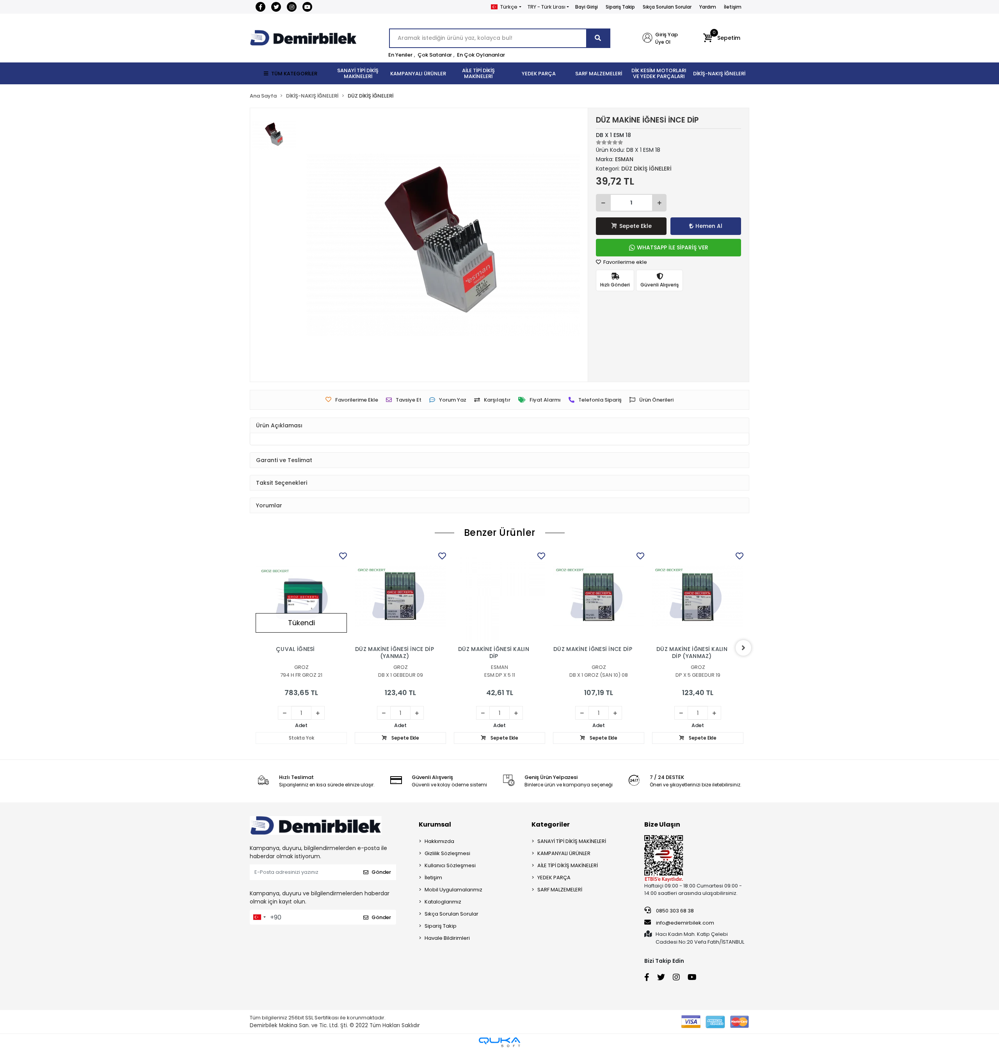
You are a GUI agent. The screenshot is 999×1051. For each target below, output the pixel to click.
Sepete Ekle (635, 226)
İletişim (732, 7)
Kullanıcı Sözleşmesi (450, 865)
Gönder (381, 872)
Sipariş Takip (620, 7)
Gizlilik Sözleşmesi (447, 853)
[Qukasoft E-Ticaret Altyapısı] (499, 1042)
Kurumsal (435, 824)
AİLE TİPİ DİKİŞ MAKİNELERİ (567, 865)
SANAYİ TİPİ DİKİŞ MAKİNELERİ (571, 841)
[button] (722, 38)
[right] (743, 647)
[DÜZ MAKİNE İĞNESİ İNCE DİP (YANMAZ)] (400, 596)
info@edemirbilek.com (685, 923)
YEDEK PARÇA (554, 877)
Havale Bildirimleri (447, 938)
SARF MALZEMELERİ (559, 889)
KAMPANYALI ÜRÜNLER (563, 853)
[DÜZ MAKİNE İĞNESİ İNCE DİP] (598, 596)
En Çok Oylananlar (481, 55)
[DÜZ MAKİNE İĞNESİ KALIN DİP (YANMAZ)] (697, 596)
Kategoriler (550, 824)
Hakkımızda (439, 841)
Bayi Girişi (586, 7)
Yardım (707, 7)
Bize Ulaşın (662, 824)
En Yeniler (400, 55)
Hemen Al (708, 226)
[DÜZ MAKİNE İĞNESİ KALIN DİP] (499, 596)
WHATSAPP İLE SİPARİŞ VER (672, 247)
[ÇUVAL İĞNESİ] (301, 596)
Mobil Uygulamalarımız (453, 889)
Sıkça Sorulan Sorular (667, 7)
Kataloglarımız (443, 901)
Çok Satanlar (435, 55)
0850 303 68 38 (674, 910)
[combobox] (259, 917)
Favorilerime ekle (624, 262)
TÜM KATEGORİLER (294, 73)
